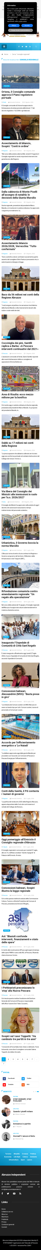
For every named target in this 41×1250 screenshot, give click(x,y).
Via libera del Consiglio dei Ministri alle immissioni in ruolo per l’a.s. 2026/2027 (19, 494)
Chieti (4, 102)
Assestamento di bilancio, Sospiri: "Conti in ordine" (16, 145)
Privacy (4, 1222)
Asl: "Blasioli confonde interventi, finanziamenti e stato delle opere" (20, 939)
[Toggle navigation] (4, 46)
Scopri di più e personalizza (20, 30)
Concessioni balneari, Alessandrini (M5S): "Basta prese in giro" (20, 694)
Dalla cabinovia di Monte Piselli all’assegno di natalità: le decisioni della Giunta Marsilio (19, 194)
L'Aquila (5, 847)
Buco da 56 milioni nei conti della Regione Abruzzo (20, 296)
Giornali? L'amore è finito (24, 1136)
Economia (7, 1157)
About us (5, 1214)
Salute (6, 636)
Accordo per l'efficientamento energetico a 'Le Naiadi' (18, 744)
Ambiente (33, 1157)
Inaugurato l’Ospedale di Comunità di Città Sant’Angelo (19, 644)
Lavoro (6, 485)
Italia (4, 502)
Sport (23, 1160)
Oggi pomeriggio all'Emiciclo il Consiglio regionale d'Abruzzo (19, 841)
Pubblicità (5, 1219)
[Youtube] (26, 46)
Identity (7, 1092)
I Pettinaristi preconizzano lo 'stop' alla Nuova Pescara (18, 989)
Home (6, 54)
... (36, 1059)
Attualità (7, 736)
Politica (6, 86)
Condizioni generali (8, 1224)
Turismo (8, 1154)
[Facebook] (18, 46)
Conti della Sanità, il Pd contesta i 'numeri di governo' (20, 793)
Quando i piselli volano (23, 1111)
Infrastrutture (13, 1160)
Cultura (15, 1096)
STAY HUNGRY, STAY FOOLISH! (22, 1100)
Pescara (5, 353)
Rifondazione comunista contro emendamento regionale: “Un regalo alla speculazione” (20, 594)
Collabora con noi (7, 1212)
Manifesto (5, 1217)
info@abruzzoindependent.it (11, 1189)
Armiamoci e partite (22, 1124)
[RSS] (30, 46)
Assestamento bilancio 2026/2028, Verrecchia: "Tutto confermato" (19, 246)
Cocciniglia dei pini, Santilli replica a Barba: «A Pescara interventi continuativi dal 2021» (20, 346)
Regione (5, 150)
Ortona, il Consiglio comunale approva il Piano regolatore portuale (18, 94)
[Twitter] (22, 46)
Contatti (4, 1227)
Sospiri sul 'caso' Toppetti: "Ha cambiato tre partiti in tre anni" (19, 1038)
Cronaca (25, 1154)
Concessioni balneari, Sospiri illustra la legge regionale (18, 889)
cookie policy (22, 21)
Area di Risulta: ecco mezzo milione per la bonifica (17, 396)
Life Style (16, 1108)
